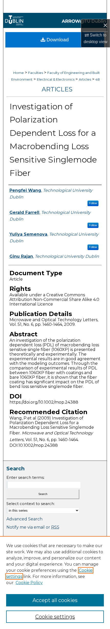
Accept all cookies (55, 600)
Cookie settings (55, 617)
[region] (55, 582)
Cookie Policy (29, 582)
